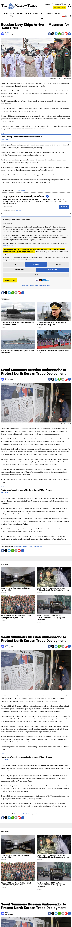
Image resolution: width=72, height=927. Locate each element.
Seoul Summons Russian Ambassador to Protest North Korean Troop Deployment (33, 372)
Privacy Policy (18, 210)
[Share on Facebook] (49, 33)
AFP (8, 33)
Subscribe (63, 207)
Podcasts (49, 14)
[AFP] (3, 33)
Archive (57, 14)
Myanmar (17, 190)
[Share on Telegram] (56, 33)
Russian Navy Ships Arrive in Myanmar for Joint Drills (35, 26)
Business (28, 14)
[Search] (70, 16)
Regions (20, 14)
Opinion (35, 14)
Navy (23, 190)
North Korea (18, 547)
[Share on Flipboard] (66, 33)
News (6, 14)
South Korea (27, 547)
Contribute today (59, 7)
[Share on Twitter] (52, 33)
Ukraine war (37, 547)
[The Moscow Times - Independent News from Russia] (19, 5)
